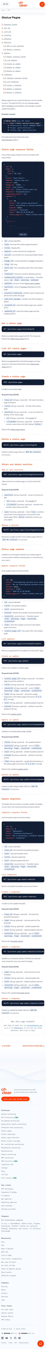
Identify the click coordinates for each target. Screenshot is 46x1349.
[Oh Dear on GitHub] (15, 1338)
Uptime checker (7, 1313)
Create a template (12, 85)
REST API (4, 1252)
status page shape (17, 339)
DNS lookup (5, 1320)
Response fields (9, 24)
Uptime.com (24, 1226)
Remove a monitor (12, 50)
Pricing (4, 1287)
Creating (6, 35)
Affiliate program (8, 1276)
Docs (3, 10)
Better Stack (27, 1224)
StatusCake (5, 1226)
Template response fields (15, 78)
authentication (7, 140)
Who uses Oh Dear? (8, 1262)
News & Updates (7, 1249)
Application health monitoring (13, 1124)
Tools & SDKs (6, 1255)
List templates (11, 82)
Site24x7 (15, 1226)
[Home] (23, 4)
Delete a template (12, 92)
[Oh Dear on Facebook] (19, 1338)
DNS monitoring (7, 1158)
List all (6, 32)
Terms (10, 1343)
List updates (10, 60)
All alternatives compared (12, 1220)
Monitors (6, 42)
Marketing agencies (9, 1202)
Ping (3, 1171)
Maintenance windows (32, 1046)
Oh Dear (9, 1329)
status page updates (32, 283)
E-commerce (5, 1196)
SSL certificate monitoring (12, 1144)
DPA (16, 1343)
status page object (18, 429)
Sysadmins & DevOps (9, 1192)
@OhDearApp (18, 1028)
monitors (10, 106)
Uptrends (33, 1226)
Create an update (12, 64)
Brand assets (6, 1272)
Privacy (4, 1343)
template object (17, 941)
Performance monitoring (10, 1148)
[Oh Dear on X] (11, 1338)
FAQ (2, 1245)
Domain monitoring (8, 1154)
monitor (31, 418)
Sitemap (7, 1046)
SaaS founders (6, 1206)
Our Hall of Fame (8, 1266)
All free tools (7, 1310)
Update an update (12, 67)
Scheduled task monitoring (12, 1127)
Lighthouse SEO (7, 1164)
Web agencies (6, 1199)
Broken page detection (10, 1138)
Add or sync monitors (13, 46)
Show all (23, 234)
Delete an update (12, 71)
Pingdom (37, 1224)
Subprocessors (24, 1343)
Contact (4, 1293)
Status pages (6, 1131)
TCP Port (4, 1174)
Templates (7, 75)
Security (4, 1297)
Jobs (3, 1300)
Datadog (4, 1228)
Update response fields (14, 57)
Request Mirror (7, 1316)
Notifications (6, 1151)
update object (16, 714)
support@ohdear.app (34, 1025)
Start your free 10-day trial (15, 1099)
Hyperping (13, 1228)
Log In (5, 4)
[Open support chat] (40, 1343)
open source (23, 1228)
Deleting (6, 39)
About (3, 1290)
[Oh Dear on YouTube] (7, 1338)
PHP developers (7, 1189)
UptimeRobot (15, 1224)
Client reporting (8, 1134)
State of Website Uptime (11, 1269)
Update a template (12, 89)
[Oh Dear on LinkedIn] (2, 1338)
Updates (6, 53)
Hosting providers (8, 1209)
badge (32, 261)
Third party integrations (11, 1259)
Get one (6, 28)
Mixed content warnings (10, 1141)
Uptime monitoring (8, 1114)
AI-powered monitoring (10, 1121)
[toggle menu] (42, 4)
